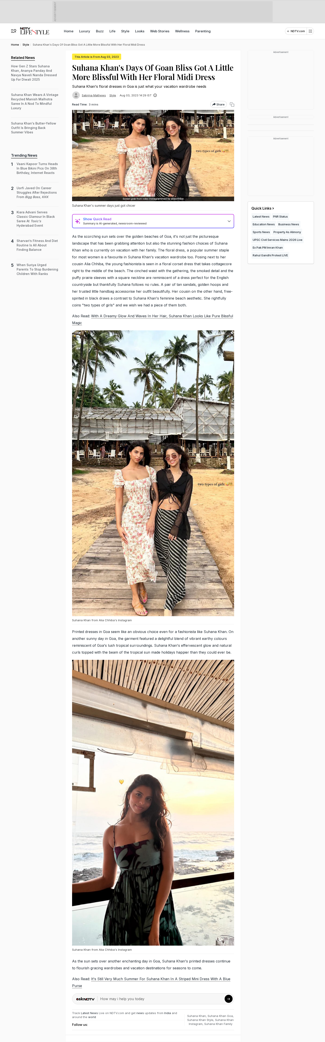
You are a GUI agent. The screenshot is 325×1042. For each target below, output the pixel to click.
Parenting (203, 31)
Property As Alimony (287, 232)
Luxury (84, 31)
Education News (264, 224)
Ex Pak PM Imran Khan (268, 247)
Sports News (261, 232)
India (168, 1013)
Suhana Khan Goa (220, 1016)
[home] (34, 29)
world (92, 1017)
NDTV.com (298, 31)
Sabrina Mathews (94, 95)
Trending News (24, 155)
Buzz (100, 31)
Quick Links (261, 208)
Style (125, 31)
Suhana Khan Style (200, 1020)
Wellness (182, 31)
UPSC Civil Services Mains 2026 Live (277, 240)
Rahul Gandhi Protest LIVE (270, 255)
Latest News (89, 1013)
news (140, 1013)
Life (112, 31)
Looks (139, 31)
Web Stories (159, 31)
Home (68, 31)
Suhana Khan (196, 1016)
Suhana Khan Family (218, 1024)
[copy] (232, 104)
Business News (288, 224)
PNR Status (280, 216)
